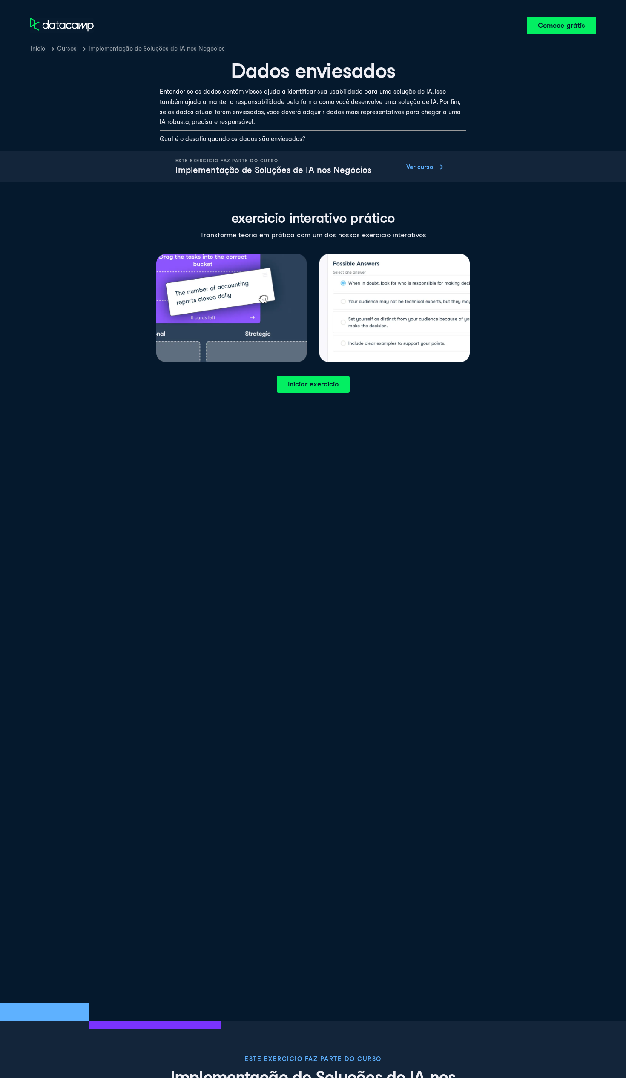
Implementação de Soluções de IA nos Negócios (157, 48)
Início (38, 48)
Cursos (67, 48)
